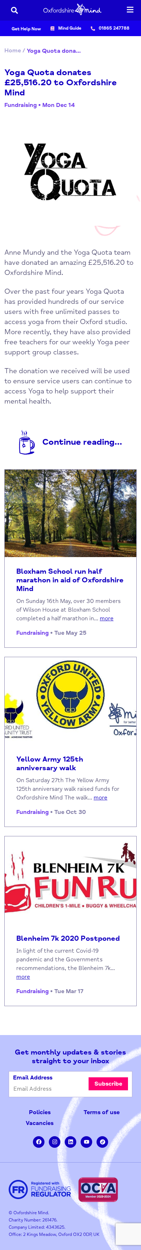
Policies (40, 1112)
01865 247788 (114, 28)
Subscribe (108, 1083)
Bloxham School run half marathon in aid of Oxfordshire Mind (70, 580)
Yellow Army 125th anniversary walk (49, 763)
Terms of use (102, 1112)
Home (12, 50)
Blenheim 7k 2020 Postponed (68, 938)
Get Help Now (26, 29)
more (107, 618)
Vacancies (40, 1123)
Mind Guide (69, 28)
